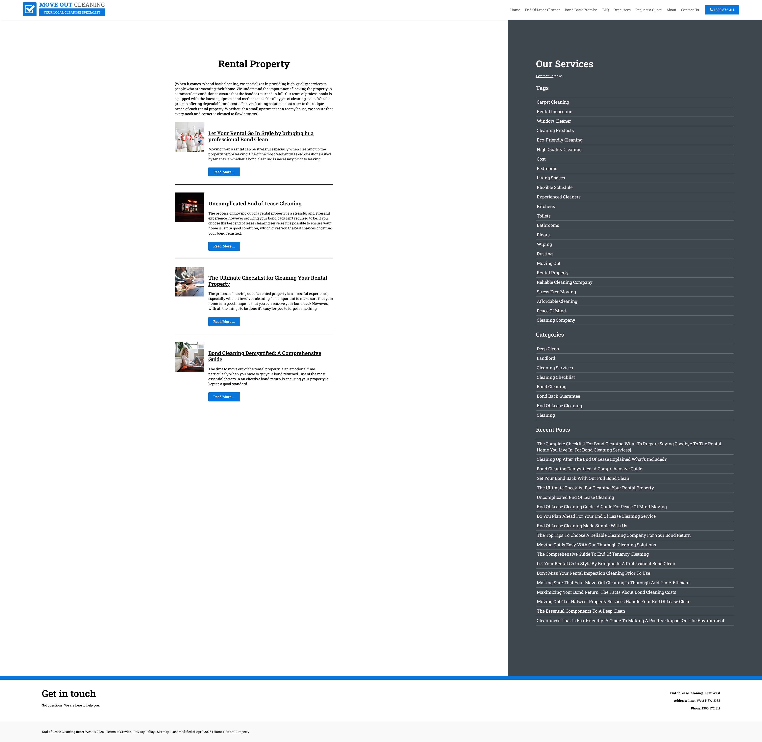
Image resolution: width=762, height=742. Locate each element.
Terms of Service (118, 731)
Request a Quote (648, 9)
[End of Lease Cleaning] (64, 15)
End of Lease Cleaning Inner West (67, 731)
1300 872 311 (723, 9)
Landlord (546, 358)
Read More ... (224, 171)
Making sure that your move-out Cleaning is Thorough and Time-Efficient (613, 582)
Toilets (544, 216)
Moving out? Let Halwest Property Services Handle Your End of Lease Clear (613, 601)
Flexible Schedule (554, 187)
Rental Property (553, 272)
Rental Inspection (554, 111)
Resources (622, 9)
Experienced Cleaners (559, 197)
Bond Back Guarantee (558, 396)
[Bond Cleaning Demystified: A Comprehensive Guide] (189, 370)
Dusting (545, 254)
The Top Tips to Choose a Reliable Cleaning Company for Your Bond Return (614, 535)
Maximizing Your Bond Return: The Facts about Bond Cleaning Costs (606, 592)
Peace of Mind (551, 311)
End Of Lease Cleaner (542, 9)
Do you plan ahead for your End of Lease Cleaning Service (596, 516)
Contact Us (690, 9)
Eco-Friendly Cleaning (559, 140)
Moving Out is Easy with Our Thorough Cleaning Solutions (596, 545)
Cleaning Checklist (556, 377)
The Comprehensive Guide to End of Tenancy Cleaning (593, 554)
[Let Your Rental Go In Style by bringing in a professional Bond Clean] (189, 150)
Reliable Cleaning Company (565, 282)
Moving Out (549, 263)
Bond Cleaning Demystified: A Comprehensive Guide (264, 356)
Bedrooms (547, 168)
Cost (541, 159)
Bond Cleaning (551, 386)
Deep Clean (548, 348)
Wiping (544, 244)
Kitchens (546, 206)
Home (515, 9)
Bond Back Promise (581, 9)
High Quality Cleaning (559, 149)
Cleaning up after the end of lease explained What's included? (602, 459)
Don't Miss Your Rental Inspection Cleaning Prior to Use (593, 573)
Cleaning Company (556, 320)
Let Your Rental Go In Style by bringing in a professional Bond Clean (261, 136)
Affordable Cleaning (557, 301)
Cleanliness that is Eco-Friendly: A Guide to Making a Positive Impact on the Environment (630, 620)
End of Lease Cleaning (559, 405)
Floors (543, 235)
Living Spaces (551, 178)
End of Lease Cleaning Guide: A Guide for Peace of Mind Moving (602, 506)
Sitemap (163, 731)
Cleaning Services (555, 368)
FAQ (605, 9)
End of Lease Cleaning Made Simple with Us (582, 525)
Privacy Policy (144, 731)
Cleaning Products (555, 130)
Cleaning (546, 415)
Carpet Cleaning (553, 102)
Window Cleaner (554, 121)
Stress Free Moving (556, 291)
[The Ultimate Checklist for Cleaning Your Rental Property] (189, 295)
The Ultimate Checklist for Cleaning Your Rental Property (267, 280)
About (671, 9)
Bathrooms (548, 225)
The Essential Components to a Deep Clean (581, 611)
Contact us (544, 75)
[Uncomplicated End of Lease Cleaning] (189, 220)
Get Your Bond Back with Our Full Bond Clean (583, 478)
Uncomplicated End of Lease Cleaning (255, 203)
